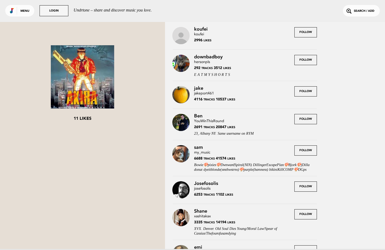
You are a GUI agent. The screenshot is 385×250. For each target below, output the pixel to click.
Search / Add (364, 11)
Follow (305, 32)
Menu (24, 11)
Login (54, 10)
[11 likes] (82, 77)
